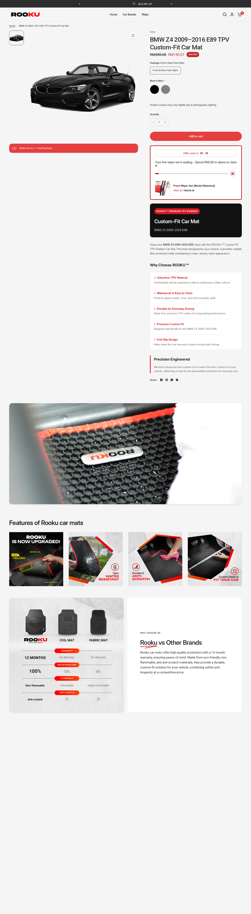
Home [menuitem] (113, 14)
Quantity (154, 114)
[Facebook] (161, 380)
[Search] (224, 14)
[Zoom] (133, 35)
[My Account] (232, 14)
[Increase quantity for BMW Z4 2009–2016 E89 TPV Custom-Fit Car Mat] (165, 122)
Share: (153, 380)
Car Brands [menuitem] (129, 14)
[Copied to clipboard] (177, 380)
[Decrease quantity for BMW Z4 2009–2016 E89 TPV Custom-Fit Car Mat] (153, 122)
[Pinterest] (166, 380)
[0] (239, 14)
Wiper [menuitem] (145, 14)
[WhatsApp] (172, 380)
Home (12, 26)
